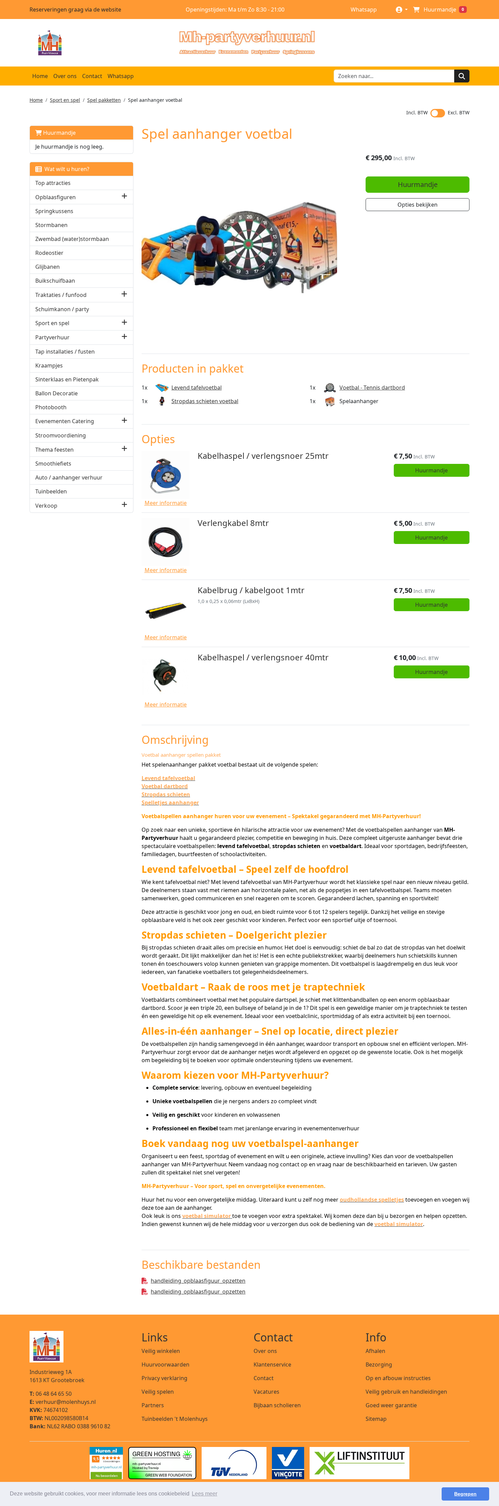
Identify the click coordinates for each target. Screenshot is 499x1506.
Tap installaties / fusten (65, 351)
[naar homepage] (247, 43)
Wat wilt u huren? (65, 169)
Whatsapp (363, 9)
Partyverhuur (52, 337)
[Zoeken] (461, 76)
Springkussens (54, 211)
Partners (153, 1405)
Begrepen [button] (465, 1493)
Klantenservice (272, 1364)
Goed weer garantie (391, 1405)
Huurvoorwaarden (165, 1364)
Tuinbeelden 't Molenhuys (175, 1419)
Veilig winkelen (161, 1351)
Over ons (65, 76)
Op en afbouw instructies (398, 1378)
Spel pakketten (104, 100)
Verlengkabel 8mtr (233, 522)
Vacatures (266, 1391)
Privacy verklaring (164, 1378)
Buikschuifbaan (55, 280)
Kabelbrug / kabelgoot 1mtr (251, 590)
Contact (92, 76)
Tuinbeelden (51, 491)
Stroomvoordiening (60, 435)
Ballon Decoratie (56, 393)
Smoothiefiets (53, 463)
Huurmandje (59, 132)
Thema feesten (54, 449)
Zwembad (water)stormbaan (72, 239)
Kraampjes (49, 365)
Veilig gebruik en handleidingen (406, 1391)
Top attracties (53, 183)
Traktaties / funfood (61, 295)
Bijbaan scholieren (277, 1405)
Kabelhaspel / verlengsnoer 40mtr (263, 657)
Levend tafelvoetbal (196, 387)
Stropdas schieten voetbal (204, 401)
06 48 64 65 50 (51, 1393)
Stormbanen (51, 225)
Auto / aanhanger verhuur (69, 477)
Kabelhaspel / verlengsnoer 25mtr (263, 455)
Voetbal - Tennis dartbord (372, 387)
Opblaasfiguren (55, 197)
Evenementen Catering (64, 421)
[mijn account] (401, 9)
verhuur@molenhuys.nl (63, 1402)
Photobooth (51, 407)
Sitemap (376, 1419)
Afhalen (375, 1351)
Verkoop (46, 505)
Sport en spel (65, 100)
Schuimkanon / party (62, 309)
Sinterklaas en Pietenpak (67, 379)
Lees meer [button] (204, 1493)
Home (40, 76)
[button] (124, 197)
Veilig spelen (158, 1391)
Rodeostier (49, 253)
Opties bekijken (418, 204)
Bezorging (379, 1364)
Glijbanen (47, 266)
